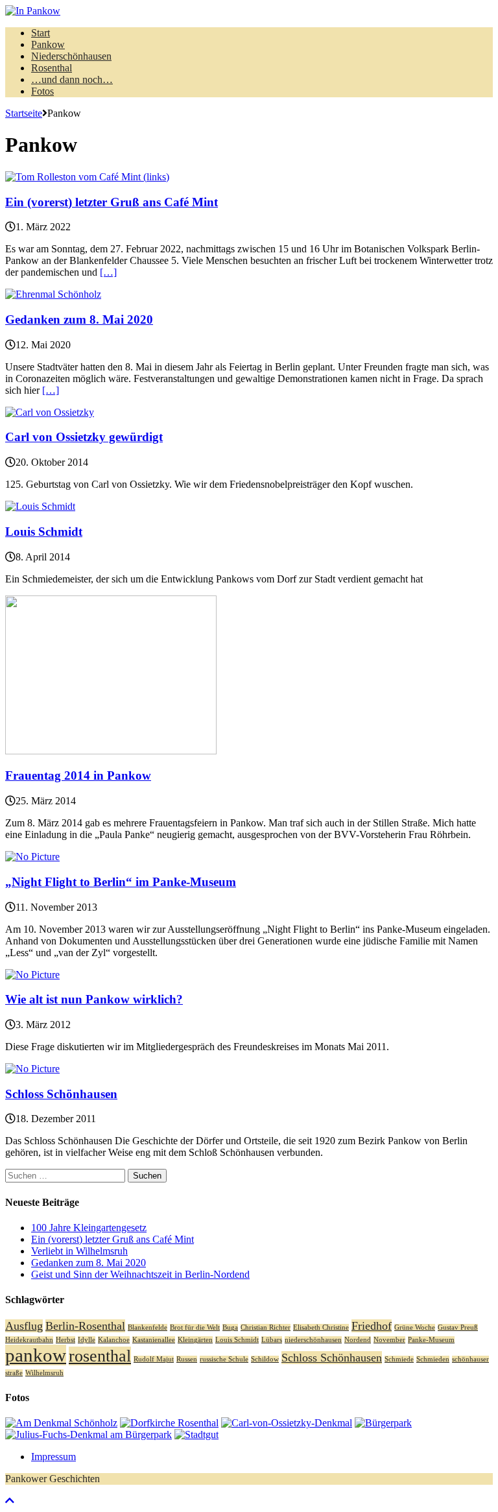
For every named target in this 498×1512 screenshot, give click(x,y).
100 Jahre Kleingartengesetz (89, 1227)
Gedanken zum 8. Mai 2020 (79, 319)
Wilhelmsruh (44, 1372)
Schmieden (432, 1359)
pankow (35, 1355)
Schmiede (399, 1359)
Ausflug (24, 1325)
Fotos (42, 91)
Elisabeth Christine (321, 1327)
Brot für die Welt (195, 1327)
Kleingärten (195, 1339)
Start (40, 32)
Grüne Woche (414, 1327)
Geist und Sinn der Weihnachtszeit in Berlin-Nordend (140, 1274)
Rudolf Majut (154, 1359)
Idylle (86, 1339)
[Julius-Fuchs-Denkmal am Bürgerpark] (88, 1434)
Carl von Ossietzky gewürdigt (84, 437)
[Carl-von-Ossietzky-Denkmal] (286, 1422)
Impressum (53, 1456)
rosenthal (100, 1356)
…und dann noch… (72, 79)
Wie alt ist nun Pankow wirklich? (94, 999)
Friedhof (371, 1325)
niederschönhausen (313, 1339)
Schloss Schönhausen (61, 1094)
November (389, 1339)
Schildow (265, 1359)
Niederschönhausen (71, 56)
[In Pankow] (249, 11)
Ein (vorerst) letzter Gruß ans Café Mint (111, 202)
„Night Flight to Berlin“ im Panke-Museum (120, 882)
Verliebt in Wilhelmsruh (79, 1250)
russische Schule (224, 1359)
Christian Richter (265, 1327)
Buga (230, 1327)
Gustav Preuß (458, 1327)
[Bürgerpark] (383, 1422)
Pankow (48, 44)
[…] (108, 272)
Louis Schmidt (43, 531)
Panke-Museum (431, 1339)
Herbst (65, 1339)
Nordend (357, 1339)
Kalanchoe (114, 1339)
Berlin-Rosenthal (85, 1325)
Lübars (271, 1339)
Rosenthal (51, 67)
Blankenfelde (147, 1327)
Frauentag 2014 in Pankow (78, 775)
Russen (186, 1359)
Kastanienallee (153, 1339)
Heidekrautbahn (29, 1339)
